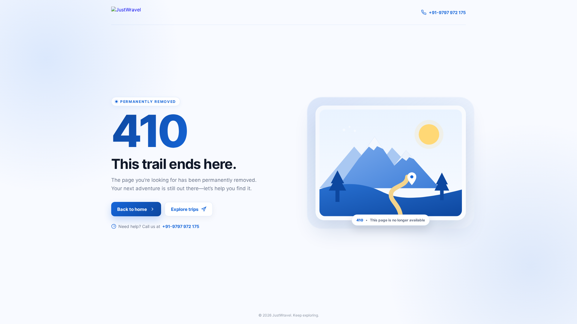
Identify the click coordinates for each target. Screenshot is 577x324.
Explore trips (184, 209)
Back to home (132, 209)
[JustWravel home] (126, 12)
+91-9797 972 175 (180, 226)
